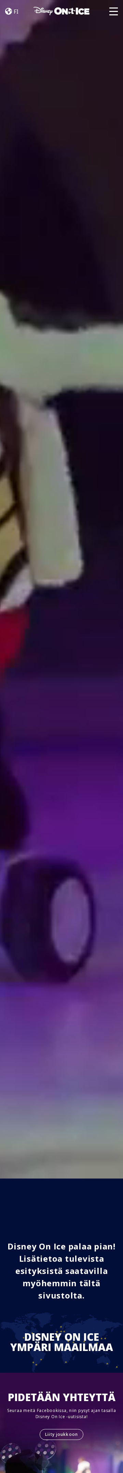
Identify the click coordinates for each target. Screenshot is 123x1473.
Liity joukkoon (61, 1434)
